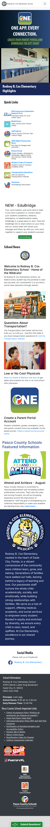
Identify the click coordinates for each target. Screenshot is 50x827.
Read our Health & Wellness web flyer (20, 377)
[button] (26, 824)
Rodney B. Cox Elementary (28, 662)
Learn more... (31, 506)
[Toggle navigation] (45, 3)
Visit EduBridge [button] (25, 237)
